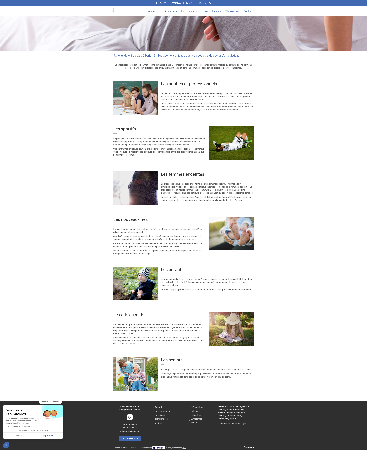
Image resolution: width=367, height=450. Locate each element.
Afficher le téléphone (197, 3)
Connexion (249, 447)
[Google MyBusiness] (210, 3)
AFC (184, 447)
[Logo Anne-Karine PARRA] (113, 15)
